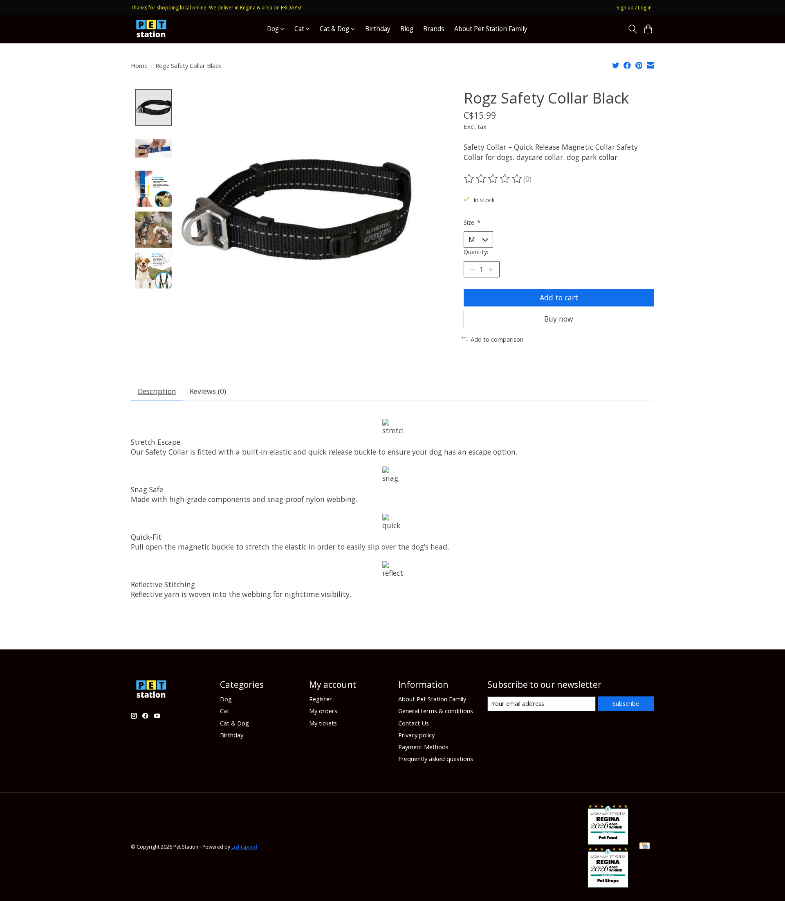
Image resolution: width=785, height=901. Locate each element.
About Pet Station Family (490, 29)
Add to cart (559, 297)
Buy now (558, 319)
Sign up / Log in (634, 7)
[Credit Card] (644, 846)
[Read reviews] (493, 178)
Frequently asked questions (435, 759)
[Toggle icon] (632, 29)
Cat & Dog (234, 723)
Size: (472, 222)
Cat (224, 711)
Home (139, 65)
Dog (226, 699)
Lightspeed (244, 846)
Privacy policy (416, 735)
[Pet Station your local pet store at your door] (151, 29)
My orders (323, 711)
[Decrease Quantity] (472, 269)
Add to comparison (497, 339)
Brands (433, 29)
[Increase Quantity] (490, 269)
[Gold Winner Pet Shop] (608, 885)
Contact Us (413, 723)
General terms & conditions (435, 711)
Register (320, 699)
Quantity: (476, 252)
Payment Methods (423, 747)
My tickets (323, 723)
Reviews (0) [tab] (208, 391)
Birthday (377, 29)
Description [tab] (157, 391)
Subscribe (625, 703)
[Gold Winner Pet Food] (608, 842)
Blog (406, 29)
